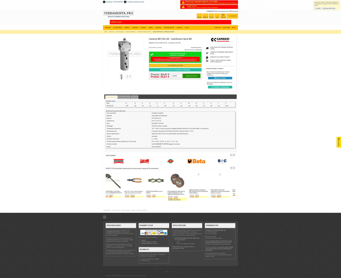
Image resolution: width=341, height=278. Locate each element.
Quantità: (174, 75)
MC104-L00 (199, 50)
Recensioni (134, 97)
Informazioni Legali (211, 233)
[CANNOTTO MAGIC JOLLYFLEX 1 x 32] (175, 175)
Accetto (318, 8)
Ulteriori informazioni (124, 97)
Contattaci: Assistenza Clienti (135, 2)
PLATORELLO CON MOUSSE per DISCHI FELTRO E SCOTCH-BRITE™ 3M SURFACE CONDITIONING (131, 193)
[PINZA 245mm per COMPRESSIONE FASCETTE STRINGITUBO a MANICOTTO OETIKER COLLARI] (110, 180)
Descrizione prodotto (111, 97)
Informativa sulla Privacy (329, 8)
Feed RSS (144, 210)
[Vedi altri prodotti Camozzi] (220, 39)
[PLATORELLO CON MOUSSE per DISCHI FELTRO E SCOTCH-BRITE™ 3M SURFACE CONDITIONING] (131, 180)
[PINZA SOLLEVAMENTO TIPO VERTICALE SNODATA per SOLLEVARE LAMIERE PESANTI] (218, 180)
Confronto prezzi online (180, 268)
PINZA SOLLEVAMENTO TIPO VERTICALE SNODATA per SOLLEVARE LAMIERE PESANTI (217, 193)
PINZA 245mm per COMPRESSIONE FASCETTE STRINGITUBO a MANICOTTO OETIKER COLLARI (110, 193)
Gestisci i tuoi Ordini (136, 210)
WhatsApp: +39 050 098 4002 (114, 2)
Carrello (231, 16)
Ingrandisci (125, 54)
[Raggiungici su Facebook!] (104, 217)
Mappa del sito (107, 210)
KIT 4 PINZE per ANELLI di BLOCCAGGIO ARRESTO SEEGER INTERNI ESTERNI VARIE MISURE (153, 193)
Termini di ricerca (116, 210)
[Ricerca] (230, 22)
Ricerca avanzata (125, 210)
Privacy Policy (145, 260)
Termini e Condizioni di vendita (150, 259)
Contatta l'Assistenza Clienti (214, 238)
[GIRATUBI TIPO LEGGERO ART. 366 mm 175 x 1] (196, 175)
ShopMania (168, 268)
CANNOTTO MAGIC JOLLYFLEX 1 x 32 (174, 190)
